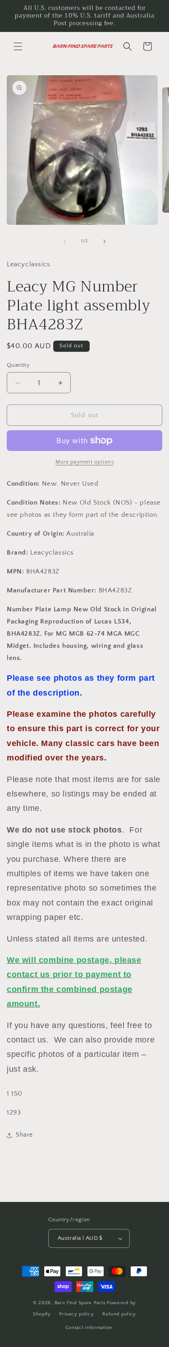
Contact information (88, 1327)
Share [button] (24, 1134)
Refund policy (119, 1314)
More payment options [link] (84, 462)
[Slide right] (104, 241)
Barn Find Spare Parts (80, 1303)
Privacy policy (76, 1314)
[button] (18, 46)
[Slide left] (65, 241)
